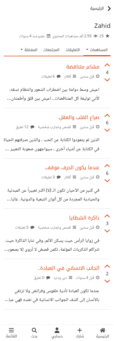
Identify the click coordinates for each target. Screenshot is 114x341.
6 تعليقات (48, 76)
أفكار (67, 76)
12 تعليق (22, 127)
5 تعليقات (22, 227)
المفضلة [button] (30, 49)
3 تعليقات (48, 177)
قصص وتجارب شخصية (54, 127)
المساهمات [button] (98, 49)
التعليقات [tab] (73, 49)
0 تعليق (39, 278)
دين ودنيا (60, 278)
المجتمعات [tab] (51, 49)
